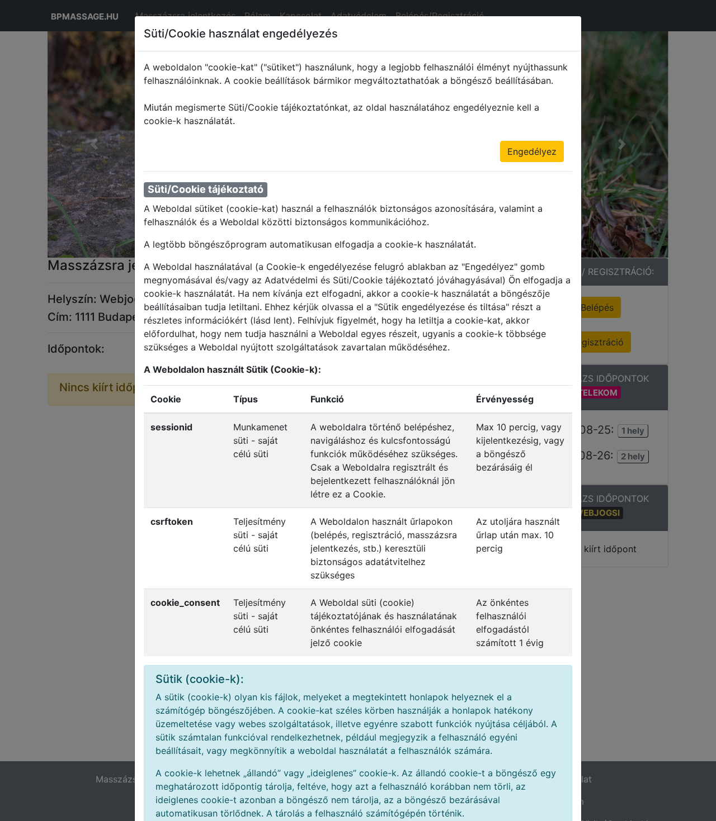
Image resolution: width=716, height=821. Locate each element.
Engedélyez (532, 151)
